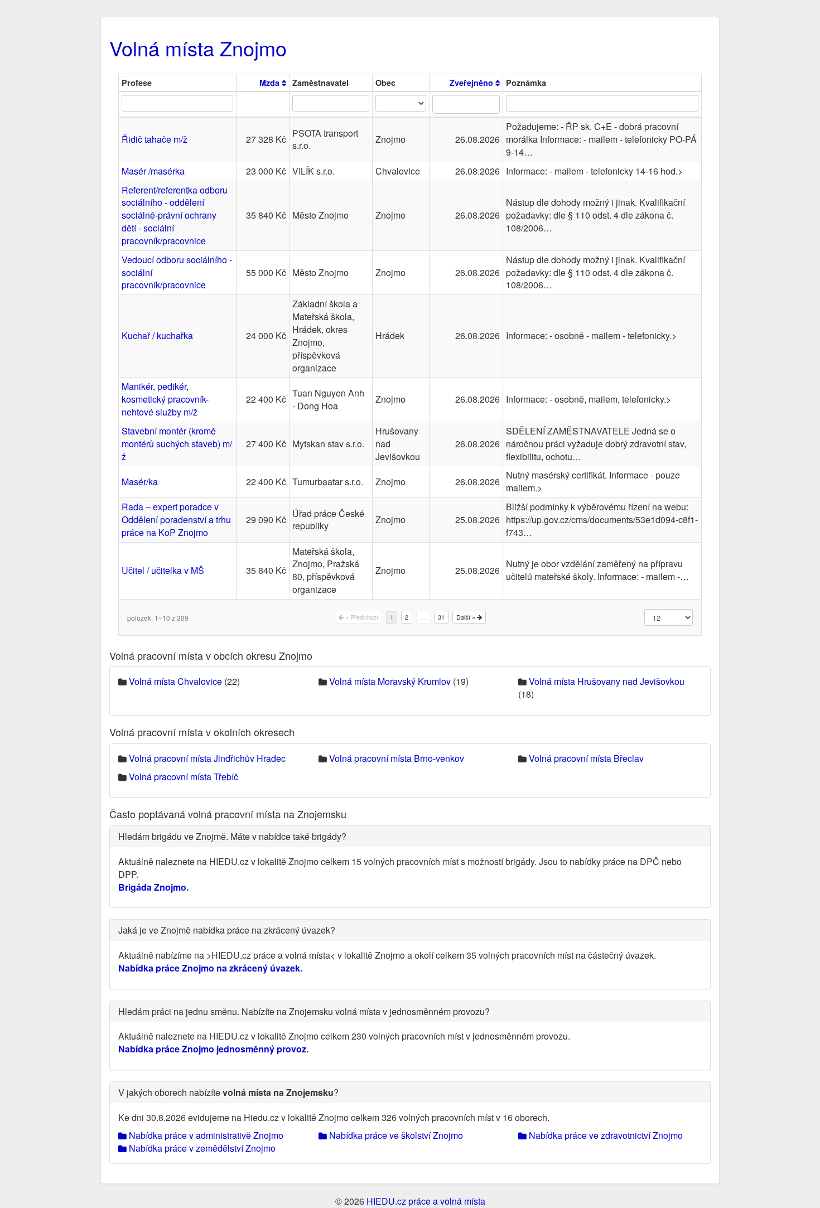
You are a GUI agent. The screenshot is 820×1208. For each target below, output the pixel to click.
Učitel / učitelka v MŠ (163, 570)
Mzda (270, 82)
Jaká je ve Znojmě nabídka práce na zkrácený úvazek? (226, 930)
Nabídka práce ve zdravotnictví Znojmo (605, 1135)
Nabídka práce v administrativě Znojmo (205, 1135)
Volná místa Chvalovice (175, 681)
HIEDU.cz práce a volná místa (425, 1201)
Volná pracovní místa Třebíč (183, 776)
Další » (466, 616)
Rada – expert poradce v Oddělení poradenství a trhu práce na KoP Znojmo (176, 519)
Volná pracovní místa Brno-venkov (396, 758)
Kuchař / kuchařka (157, 335)
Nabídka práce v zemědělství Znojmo (201, 1148)
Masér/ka (140, 481)
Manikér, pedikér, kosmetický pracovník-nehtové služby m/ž (165, 399)
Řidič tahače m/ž (154, 139)
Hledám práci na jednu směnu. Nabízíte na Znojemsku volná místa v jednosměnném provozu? (304, 1011)
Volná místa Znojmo (198, 47)
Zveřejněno (472, 82)
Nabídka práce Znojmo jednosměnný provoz (212, 1048)
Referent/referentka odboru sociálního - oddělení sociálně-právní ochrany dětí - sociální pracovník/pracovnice (175, 215)
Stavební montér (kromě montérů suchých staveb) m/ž (177, 443)
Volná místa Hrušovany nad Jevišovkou (606, 681)
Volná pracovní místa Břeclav (586, 758)
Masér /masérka (153, 171)
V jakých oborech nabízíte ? (228, 1092)
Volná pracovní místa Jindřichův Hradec (207, 758)
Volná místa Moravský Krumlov (390, 681)
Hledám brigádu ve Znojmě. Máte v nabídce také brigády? (232, 836)
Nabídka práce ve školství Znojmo (395, 1135)
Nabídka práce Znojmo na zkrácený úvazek (209, 967)
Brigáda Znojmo (152, 887)
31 (441, 616)
